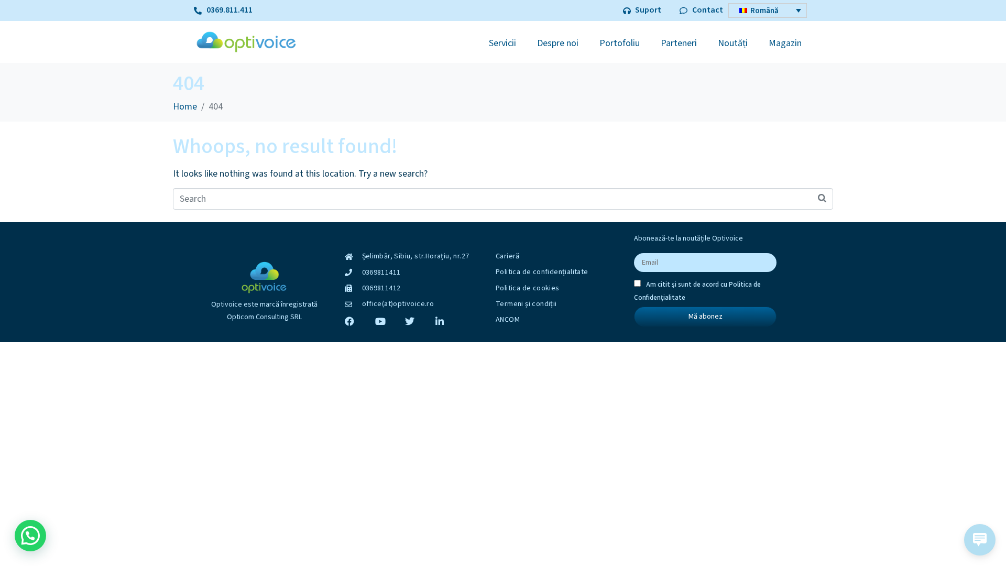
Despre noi (557, 43)
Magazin (785, 43)
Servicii (502, 43)
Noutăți (733, 43)
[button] (30, 535)
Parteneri (679, 43)
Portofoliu (619, 43)
